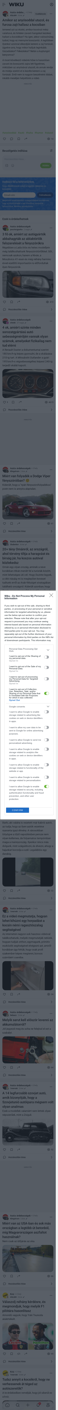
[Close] (52, 596)
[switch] (46, 657)
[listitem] (29, 650)
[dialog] (29, 705)
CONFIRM (17, 810)
